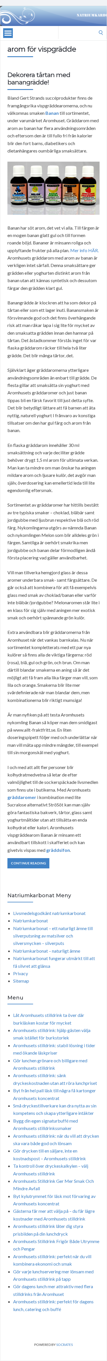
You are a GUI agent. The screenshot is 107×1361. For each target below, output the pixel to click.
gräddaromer (21, 797)
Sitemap (21, 980)
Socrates (64, 1344)
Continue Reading (28, 863)
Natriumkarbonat (30, 920)
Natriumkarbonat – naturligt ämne (46, 950)
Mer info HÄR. (84, 250)
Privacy (20, 973)
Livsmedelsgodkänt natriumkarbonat (49, 913)
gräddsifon (58, 850)
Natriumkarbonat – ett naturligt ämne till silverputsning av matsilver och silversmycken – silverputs (53, 936)
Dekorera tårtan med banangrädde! (38, 78)
